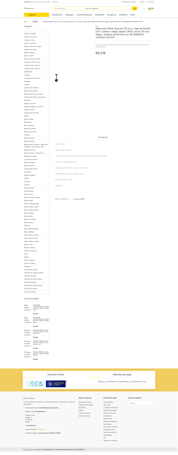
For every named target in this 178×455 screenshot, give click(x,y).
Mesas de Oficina (29, 141)
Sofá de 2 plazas (29, 260)
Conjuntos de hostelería (31, 87)
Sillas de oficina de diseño (32, 59)
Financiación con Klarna (110, 427)
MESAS (35, 21)
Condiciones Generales (84, 15)
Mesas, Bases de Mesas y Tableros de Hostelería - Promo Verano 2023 (36, 145)
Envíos (133, 15)
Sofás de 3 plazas (29, 263)
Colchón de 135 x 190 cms (32, 65)
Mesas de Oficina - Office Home (34, 153)
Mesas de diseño (29, 52)
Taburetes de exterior (31, 169)
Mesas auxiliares (29, 125)
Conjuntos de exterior (30, 159)
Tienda (142, 2)
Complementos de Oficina (32, 78)
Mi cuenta (151, 2)
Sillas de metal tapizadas (31, 203)
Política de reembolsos (110, 421)
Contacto (55, 2)
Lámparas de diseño (30, 49)
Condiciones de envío (110, 432)
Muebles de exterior (30, 156)
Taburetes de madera (30, 269)
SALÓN (26, 178)
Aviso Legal (106, 405)
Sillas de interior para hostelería (33, 94)
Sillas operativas (29, 232)
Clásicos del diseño (30, 43)
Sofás (26, 254)
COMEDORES (28, 72)
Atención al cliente (84, 416)
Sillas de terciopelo (30, 219)
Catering (26, 84)
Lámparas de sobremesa (31, 113)
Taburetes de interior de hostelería (34, 97)
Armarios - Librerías (30, 33)
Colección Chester (30, 292)
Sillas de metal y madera (31, 207)
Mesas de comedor (30, 128)
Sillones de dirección (30, 251)
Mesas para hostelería (31, 91)
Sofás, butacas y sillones (31, 241)
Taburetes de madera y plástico (33, 273)
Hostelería (27, 81)
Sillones (26, 257)
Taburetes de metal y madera (33, 285)
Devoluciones (111, 15)
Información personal (85, 402)
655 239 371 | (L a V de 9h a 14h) (37, 2)
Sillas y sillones (28, 194)
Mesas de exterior (29, 162)
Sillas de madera (29, 188)
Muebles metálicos (30, 175)
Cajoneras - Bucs (29, 40)
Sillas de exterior (29, 165)
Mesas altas (27, 122)
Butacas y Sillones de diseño (33, 46)
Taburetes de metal (30, 276)
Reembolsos (123, 15)
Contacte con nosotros (110, 440)
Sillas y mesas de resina (31, 235)
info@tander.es (41, 429)
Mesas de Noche (29, 138)
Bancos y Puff (28, 244)
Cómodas (27, 75)
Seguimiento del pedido (129, 2)
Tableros (27, 135)
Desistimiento (99, 15)
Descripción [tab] (102, 235)
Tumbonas (27, 172)
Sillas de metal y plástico (31, 210)
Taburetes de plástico (30, 288)
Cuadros (26, 184)
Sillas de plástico (29, 213)
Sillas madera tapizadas (31, 228)
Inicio (25, 21)
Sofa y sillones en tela (30, 238)
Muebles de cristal (29, 150)
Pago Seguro (69, 15)
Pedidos (81, 410)
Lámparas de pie (29, 109)
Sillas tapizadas (28, 191)
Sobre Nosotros (57, 15)
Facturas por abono (84, 413)
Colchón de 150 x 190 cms (32, 68)
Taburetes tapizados (30, 282)
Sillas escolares (29, 222)
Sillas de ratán (28, 216)
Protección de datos (109, 413)
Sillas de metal (28, 200)
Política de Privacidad (109, 410)
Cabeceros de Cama (30, 37)
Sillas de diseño (29, 56)
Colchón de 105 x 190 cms (32, 62)
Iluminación (27, 100)
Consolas (27, 181)
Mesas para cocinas (30, 131)
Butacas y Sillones (29, 247)
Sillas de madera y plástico (32, 197)
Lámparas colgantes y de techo (33, 106)
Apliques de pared (30, 103)
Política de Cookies (109, 429)
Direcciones (82, 407)
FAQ (104, 438)
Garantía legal (107, 435)
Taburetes (27, 266)
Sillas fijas (27, 225)
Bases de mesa (28, 119)
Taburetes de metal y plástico (33, 279)
